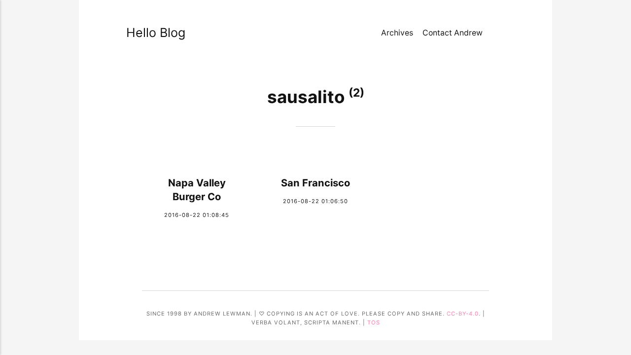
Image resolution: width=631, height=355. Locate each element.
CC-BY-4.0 (463, 313)
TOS (373, 322)
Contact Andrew (452, 32)
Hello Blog (150, 32)
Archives (397, 32)
